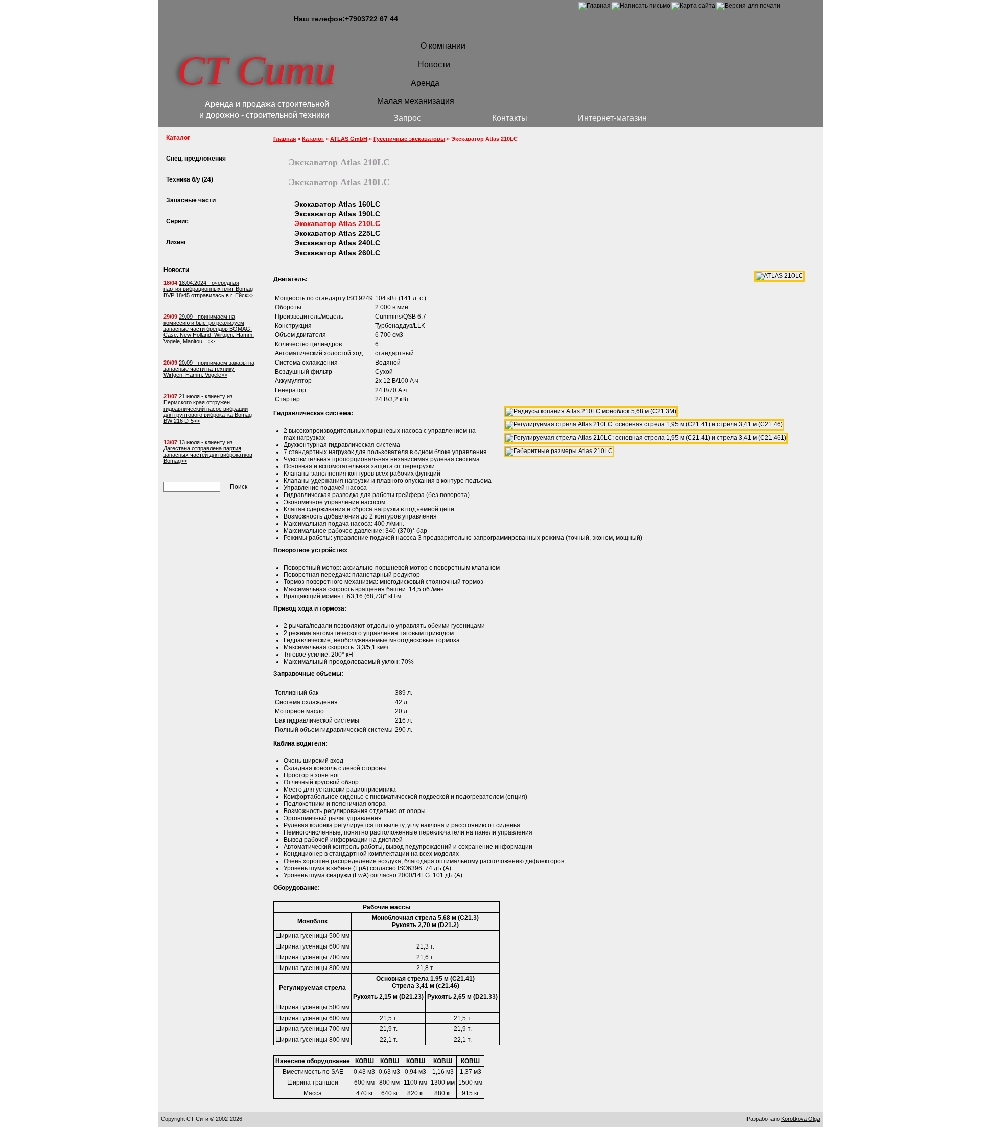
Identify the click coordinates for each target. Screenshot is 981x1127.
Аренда (425, 83)
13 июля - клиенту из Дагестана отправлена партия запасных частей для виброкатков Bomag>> (208, 451)
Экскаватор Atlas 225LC (337, 233)
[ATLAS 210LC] (779, 275)
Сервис (177, 221)
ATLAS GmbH (348, 139)
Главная (284, 139)
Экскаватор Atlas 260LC (337, 253)
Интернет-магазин (612, 118)
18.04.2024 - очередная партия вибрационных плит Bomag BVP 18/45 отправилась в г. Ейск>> (208, 289)
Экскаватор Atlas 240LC (337, 243)
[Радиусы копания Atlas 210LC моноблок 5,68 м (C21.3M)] (591, 411)
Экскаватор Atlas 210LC (337, 223)
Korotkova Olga (800, 1119)
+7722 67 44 (371, 19)
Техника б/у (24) (189, 179)
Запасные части (191, 200)
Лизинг (176, 242)
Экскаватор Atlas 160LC (337, 204)
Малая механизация (415, 101)
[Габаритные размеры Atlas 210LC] (559, 451)
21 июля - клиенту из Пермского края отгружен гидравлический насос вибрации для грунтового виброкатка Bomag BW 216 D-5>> (208, 408)
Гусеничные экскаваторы (409, 139)
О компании (443, 45)
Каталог (313, 139)
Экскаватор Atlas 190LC (337, 214)
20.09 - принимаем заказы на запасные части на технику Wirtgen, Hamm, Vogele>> (209, 368)
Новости (434, 64)
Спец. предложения (196, 158)
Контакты (509, 118)
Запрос (407, 118)
